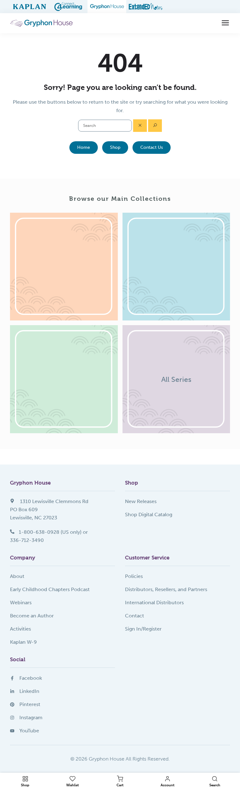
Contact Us (151, 147)
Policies (134, 576)
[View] (64, 267)
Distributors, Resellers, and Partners (166, 589)
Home (83, 147)
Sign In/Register (143, 629)
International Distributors (154, 602)
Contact (134, 616)
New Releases (141, 501)
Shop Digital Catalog (148, 514)
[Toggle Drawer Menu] (225, 23)
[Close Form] (140, 125)
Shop (115, 147)
